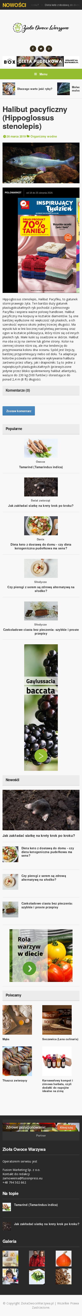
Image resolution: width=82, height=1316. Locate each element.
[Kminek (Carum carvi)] (68, 1276)
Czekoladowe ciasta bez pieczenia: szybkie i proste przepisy (41, 631)
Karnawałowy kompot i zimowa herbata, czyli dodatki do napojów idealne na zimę (57, 1085)
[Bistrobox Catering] (41, 955)
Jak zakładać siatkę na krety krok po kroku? (41, 505)
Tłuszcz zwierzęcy (15, 1080)
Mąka (6, 1039)
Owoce (40, 462)
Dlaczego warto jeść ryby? (35, 89)
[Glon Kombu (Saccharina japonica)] (41, 1276)
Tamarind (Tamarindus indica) (41, 467)
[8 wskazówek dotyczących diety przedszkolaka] (14, 1276)
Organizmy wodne (43, 136)
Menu (43, 74)
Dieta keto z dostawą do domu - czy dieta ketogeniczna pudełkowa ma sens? (41, 546)
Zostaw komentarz (18, 411)
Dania (40, 539)
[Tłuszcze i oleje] (14, 1258)
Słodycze (40, 582)
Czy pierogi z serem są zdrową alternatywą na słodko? (40, 589)
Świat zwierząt (40, 500)
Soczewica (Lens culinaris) (60, 1039)
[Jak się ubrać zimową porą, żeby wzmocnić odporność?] (41, 1258)
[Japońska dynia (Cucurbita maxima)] (68, 1258)
